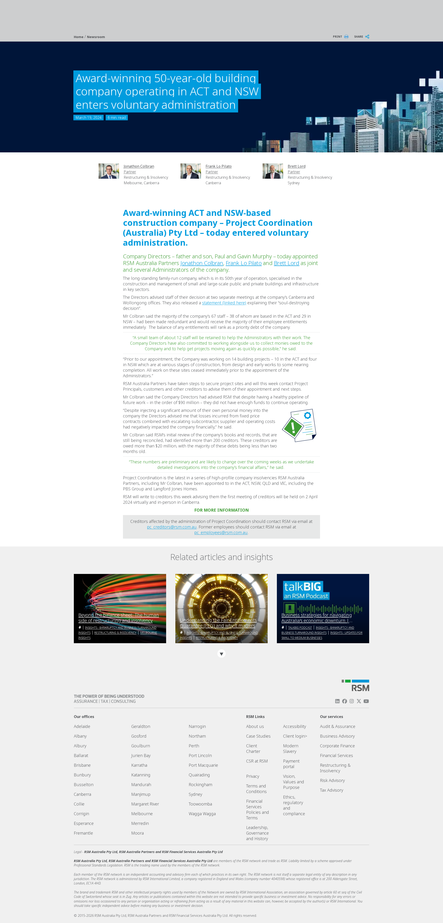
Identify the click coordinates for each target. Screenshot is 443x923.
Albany (80, 736)
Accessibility (294, 726)
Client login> (295, 736)
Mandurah (141, 784)
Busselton (83, 784)
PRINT (337, 37)
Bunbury (82, 775)
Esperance (84, 823)
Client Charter (253, 748)
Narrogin (197, 726)
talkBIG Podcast (300, 628)
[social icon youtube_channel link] (366, 701)
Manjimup (140, 794)
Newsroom (96, 37)
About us (255, 726)
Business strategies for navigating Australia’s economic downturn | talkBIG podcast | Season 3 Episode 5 (320, 617)
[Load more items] (221, 653)
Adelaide (82, 726)
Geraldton (140, 726)
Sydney (195, 794)
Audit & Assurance (337, 726)
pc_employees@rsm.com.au (221, 532)
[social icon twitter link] (359, 701)
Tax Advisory (331, 790)
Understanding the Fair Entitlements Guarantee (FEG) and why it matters (218, 622)
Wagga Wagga (202, 813)
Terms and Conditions (256, 788)
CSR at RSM (257, 761)
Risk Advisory (332, 780)
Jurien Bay (140, 755)
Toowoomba (200, 804)
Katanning (140, 775)
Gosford (139, 736)
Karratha (139, 765)
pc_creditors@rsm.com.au (172, 527)
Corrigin (81, 813)
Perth (194, 745)
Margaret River (145, 804)
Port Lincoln (200, 755)
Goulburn (140, 745)
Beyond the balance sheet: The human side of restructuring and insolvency (118, 617)
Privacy (252, 776)
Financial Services (336, 755)
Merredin (140, 823)
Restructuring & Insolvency (115, 633)
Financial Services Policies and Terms (257, 809)
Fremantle (83, 833)
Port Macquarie (203, 765)
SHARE (358, 37)
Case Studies (258, 736)
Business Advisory (337, 736)
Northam (197, 736)
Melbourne (142, 813)
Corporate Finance (337, 745)
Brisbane (82, 765)
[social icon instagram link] (352, 701)
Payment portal (291, 763)
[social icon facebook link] (344, 701)
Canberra (82, 794)
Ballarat (81, 755)
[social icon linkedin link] (337, 701)
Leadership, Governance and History (257, 833)
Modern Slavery (290, 748)
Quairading (199, 775)
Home (79, 37)
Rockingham (200, 784)
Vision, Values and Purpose (293, 781)
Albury (80, 745)
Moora (137, 833)
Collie (79, 804)
